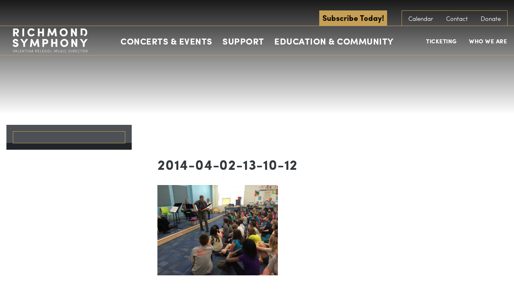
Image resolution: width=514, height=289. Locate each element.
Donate (491, 18)
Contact (457, 18)
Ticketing (441, 41)
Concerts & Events (166, 41)
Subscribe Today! (353, 17)
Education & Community (334, 41)
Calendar (420, 18)
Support (243, 41)
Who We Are (488, 41)
